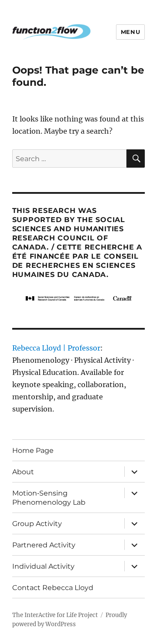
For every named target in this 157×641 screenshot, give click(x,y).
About (23, 472)
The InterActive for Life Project (55, 615)
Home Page (33, 450)
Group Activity (37, 524)
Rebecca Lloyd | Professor (56, 348)
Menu (130, 31)
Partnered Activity (43, 545)
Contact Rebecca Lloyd (52, 588)
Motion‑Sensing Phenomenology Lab (48, 497)
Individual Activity (43, 566)
